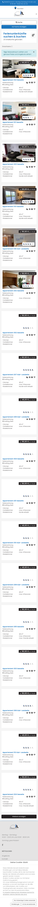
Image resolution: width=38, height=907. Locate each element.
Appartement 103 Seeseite (13, 206)
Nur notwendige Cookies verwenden (24, 900)
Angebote (6, 856)
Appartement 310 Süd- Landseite (16, 543)
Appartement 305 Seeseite (13, 627)
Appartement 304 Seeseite (13, 459)
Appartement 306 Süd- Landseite (16, 710)
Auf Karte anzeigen (19, 27)
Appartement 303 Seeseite (13, 668)
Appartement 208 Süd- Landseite (16, 585)
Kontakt (5, 859)
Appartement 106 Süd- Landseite (16, 249)
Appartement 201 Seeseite (13, 501)
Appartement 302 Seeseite (13, 333)
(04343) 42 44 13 (9, 2)
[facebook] (2, 845)
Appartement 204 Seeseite (13, 794)
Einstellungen (15, 904)
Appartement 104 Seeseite (13, 80)
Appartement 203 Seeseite (13, 164)
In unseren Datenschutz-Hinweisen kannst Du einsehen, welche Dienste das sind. (18, 893)
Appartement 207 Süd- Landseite (16, 374)
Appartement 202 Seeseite (13, 291)
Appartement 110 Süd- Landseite (15, 752)
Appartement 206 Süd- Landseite (16, 417)
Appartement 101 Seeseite (13, 122)
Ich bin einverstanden (28, 904)
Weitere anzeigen (19, 816)
